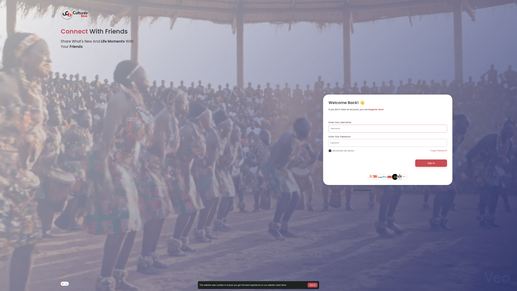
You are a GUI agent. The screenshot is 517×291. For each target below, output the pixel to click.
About (414, 190)
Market (382, 192)
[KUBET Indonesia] (385, 176)
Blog (421, 190)
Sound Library (392, 192)
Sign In (431, 163)
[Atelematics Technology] (380, 176)
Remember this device (343, 150)
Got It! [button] (312, 285)
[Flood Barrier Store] (371, 176)
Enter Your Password (339, 136)
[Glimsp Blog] (395, 176)
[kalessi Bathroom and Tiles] (405, 176)
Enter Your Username (340, 122)
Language (388, 195)
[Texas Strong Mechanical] (400, 176)
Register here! (376, 109)
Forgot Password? (439, 150)
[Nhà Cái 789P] (376, 176)
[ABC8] (390, 176)
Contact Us (405, 190)
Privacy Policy (392, 190)
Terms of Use (379, 190)
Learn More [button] (281, 285)
